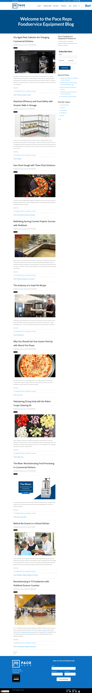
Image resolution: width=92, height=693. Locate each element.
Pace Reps (20, 44)
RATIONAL (19, 335)
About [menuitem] (39, 5)
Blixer (25, 517)
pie (23, 335)
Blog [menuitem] (70, 5)
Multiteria (19, 278)
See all (59, 119)
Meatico (29, 94)
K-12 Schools (32, 278)
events (68, 690)
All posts (15, 652)
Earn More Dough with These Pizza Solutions (34, 165)
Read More (15, 87)
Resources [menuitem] (63, 5)
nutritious (44, 630)
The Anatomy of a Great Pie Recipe (29, 285)
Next (14, 653)
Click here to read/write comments (28, 91)
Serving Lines (25, 278)
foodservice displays (22, 94)
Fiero (21, 395)
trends (62, 107)
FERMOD (19, 158)
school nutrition (20, 646)
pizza (18, 214)
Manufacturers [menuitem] (47, 5)
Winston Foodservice (25, 214)
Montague (32, 214)
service (74, 690)
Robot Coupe (20, 457)
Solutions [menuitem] (55, 5)
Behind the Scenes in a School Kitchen (31, 523)
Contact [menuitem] (75, 5)
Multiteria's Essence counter (28, 632)
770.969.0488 (15, 0)
